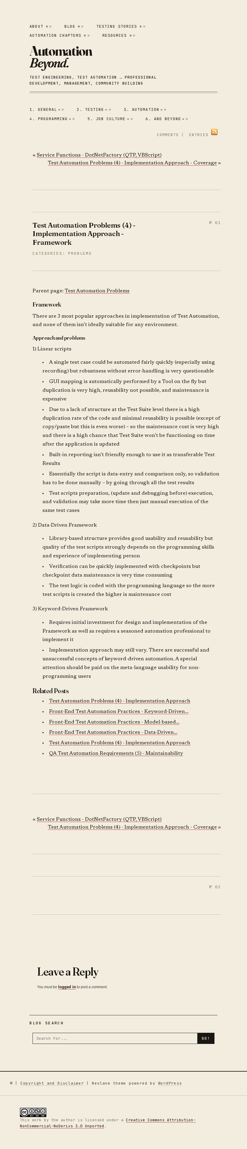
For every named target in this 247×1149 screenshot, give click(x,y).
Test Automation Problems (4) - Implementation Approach (119, 701)
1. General (45, 109)
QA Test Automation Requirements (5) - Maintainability (116, 753)
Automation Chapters (58, 35)
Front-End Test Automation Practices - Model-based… (114, 722)
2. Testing (92, 109)
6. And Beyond (165, 118)
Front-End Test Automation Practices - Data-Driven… (113, 732)
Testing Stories (119, 26)
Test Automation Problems (97, 291)
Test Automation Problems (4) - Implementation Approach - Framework (84, 234)
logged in (67, 987)
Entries (198, 134)
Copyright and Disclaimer (52, 1083)
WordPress (170, 1083)
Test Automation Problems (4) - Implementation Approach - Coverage (132, 163)
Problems (80, 253)
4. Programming (50, 118)
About (39, 26)
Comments (168, 134)
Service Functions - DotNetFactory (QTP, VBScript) (99, 155)
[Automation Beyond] (61, 57)
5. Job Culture (109, 118)
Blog (72, 26)
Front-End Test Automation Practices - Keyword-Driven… (119, 712)
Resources (117, 35)
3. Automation (143, 109)
